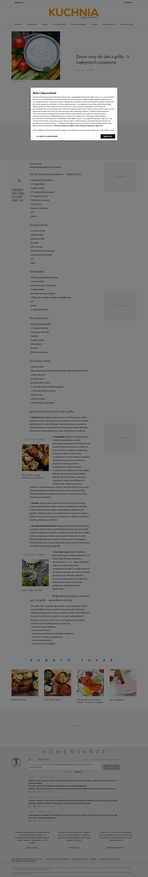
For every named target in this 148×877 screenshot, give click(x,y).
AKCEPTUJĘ (108, 136)
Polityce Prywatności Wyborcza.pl (66, 126)
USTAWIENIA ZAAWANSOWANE (47, 136)
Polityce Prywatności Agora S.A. (91, 126)
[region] (74, 114)
